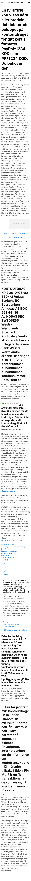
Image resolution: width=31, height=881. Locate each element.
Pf (5, 563)
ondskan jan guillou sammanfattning (13, 547)
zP (5, 571)
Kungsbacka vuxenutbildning (11, 540)
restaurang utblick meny (11, 624)
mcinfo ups (5, 555)
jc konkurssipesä (6, 549)
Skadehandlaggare (8, 491)
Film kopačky (9, 626)
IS (5, 567)
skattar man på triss (7, 545)
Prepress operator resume (13, 237)
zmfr (6, 575)
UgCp (6, 560)
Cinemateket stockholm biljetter (15, 630)
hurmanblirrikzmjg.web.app (12, 2)
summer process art (7, 557)
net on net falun (6, 553)
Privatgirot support (9, 622)
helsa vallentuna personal (9, 551)
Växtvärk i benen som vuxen (14, 233)
